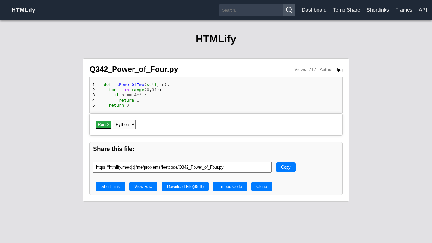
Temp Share (346, 10)
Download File (185, 186)
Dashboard (314, 10)
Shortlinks (378, 10)
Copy (286, 167)
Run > (103, 124)
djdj (339, 69)
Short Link (110, 186)
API (423, 10)
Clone (261, 186)
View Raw (143, 186)
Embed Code (230, 186)
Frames (403, 10)
